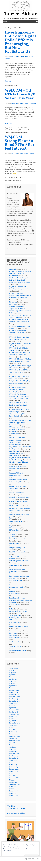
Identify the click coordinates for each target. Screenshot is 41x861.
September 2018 (14, 714)
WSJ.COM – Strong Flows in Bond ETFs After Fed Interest (19, 142)
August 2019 (13, 703)
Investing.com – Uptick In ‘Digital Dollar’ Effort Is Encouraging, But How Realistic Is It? (20, 42)
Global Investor (14, 543)
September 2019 (14, 701)
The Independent (15, 638)
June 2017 (12, 730)
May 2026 (12, 673)
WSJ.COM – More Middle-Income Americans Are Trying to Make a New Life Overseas (20, 295)
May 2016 (12, 745)
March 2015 (13, 765)
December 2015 (14, 752)
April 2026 (13, 675)
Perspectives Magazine (17, 548)
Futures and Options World (18, 627)
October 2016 (13, 738)
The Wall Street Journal (17, 539)
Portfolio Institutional (16, 493)
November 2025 (14, 677)
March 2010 (13, 787)
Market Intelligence (15, 565)
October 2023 (13, 679)
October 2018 (13, 712)
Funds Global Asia (15, 521)
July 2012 (12, 780)
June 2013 (12, 776)
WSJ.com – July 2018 (16, 427)
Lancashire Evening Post (17, 651)
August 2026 (13, 668)
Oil (22, 128)
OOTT (25, 128)
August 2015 (13, 760)
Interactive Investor (15, 581)
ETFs (20, 130)
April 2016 (12, 747)
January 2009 (13, 789)
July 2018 (12, 719)
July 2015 (12, 763)
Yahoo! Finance (14, 451)
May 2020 (12, 684)
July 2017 (12, 727)
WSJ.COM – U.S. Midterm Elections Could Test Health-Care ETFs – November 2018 (19, 396)
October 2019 (13, 699)
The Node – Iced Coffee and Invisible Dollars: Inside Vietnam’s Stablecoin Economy (19, 280)
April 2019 (12, 708)
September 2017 (14, 723)
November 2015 (14, 754)
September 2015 (14, 758)
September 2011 (14, 785)
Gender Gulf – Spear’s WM (18, 611)
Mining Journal (14, 594)
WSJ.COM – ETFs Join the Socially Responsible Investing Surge (17, 390)
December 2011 (14, 782)
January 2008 (13, 791)
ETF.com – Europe (15, 530)
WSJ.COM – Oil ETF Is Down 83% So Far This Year (20, 94)
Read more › (9, 81)
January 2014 (13, 771)
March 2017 (13, 732)
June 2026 (12, 670)
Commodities (17, 128)
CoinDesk (12, 304)
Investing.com (14, 434)
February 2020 (14, 690)
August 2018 (13, 717)
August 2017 (13, 725)
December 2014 (14, 769)
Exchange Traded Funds (21, 178)
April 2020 (13, 686)
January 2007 (13, 793)
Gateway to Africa (15, 616)
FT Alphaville (14, 506)
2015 (10, 528)
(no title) (12, 535)
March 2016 (13, 749)
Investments (14, 86)
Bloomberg (13, 302)
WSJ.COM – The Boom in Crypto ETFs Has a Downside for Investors (20, 273)
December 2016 (14, 734)
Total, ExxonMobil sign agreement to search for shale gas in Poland (20, 600)
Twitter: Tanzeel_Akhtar (16, 808)
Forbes (11, 609)
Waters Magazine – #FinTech (19, 561)
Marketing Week (14, 556)
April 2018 (12, 721)
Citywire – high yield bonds (19, 462)
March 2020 (13, 688)
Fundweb (12, 592)
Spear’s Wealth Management (18, 502)
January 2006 (13, 795)
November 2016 (14, 736)
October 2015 (13, 756)
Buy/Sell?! (12, 559)
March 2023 (13, 681)
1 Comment (33, 103)
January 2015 (13, 767)
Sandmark (12, 269)
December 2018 (14, 710)
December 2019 (14, 695)
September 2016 (14, 741)
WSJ (10, 519)
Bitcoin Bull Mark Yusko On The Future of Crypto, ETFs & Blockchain (20, 423)
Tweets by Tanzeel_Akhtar (16, 813)
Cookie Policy (7, 851)
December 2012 (14, 778)
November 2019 (14, 697)
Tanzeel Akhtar (20, 14)
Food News (13, 631)
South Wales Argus (15, 642)
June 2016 (12, 743)
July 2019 (12, 706)
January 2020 (13, 692)
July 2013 (12, 774)
